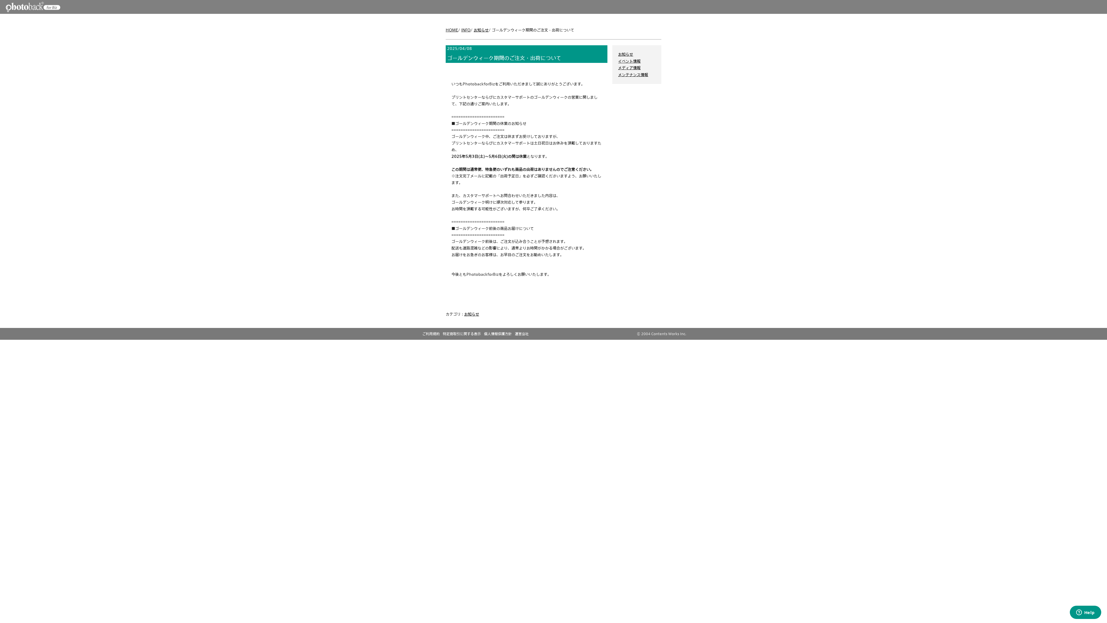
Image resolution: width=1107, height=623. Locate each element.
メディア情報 (629, 67)
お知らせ (481, 30)
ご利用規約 (431, 333)
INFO (465, 30)
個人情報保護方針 (498, 333)
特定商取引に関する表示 (462, 333)
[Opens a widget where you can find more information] (1085, 613)
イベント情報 (629, 61)
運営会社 (522, 333)
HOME (452, 30)
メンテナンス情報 (633, 74)
